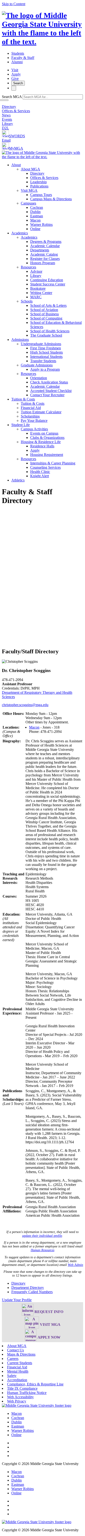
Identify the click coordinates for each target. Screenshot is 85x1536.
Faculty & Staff (22, 58)
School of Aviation (44, 310)
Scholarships (30, 416)
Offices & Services (16, 111)
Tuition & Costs (23, 399)
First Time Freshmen (45, 348)
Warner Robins (41, 225)
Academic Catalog (44, 254)
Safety (12, 1376)
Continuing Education (46, 280)
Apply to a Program (45, 369)
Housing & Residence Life (41, 442)
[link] (36, 1405)
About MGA (30, 169)
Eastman (36, 216)
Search (18, 83)
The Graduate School (46, 335)
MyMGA (16, 148)
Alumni (17, 62)
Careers (12, 1359)
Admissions (20, 340)
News (6, 115)
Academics (19, 233)
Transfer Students (43, 361)
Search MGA (12, 97)
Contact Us (15, 1350)
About (16, 165)
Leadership (38, 182)
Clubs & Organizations (47, 438)
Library (7, 124)
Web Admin (75, 1265)
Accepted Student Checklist (51, 391)
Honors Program (42, 263)
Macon (35, 220)
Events (7, 119)
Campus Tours (41, 195)
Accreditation (17, 1380)
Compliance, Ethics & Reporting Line (35, 1384)
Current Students (19, 1363)
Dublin (35, 212)
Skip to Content (13, 4)
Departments (39, 250)
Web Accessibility (20, 1397)
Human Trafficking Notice (27, 1393)
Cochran (36, 207)
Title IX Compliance (22, 1388)
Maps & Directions (21, 1354)
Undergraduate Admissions (41, 344)
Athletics (18, 480)
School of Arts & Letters (48, 305)
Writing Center (41, 293)
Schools (27, 301)
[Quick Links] (13, 88)
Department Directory (27, 1288)
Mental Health (17, 1371)
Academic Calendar (45, 246)
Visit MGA (29, 190)
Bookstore (38, 288)
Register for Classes (45, 259)
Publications (39, 186)
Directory (9, 107)
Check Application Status (49, 382)
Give (15, 78)
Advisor (36, 271)
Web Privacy (16, 1401)
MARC (36, 297)
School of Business (44, 314)
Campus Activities (34, 429)
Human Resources (42, 1250)
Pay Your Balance (34, 421)
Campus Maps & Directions (51, 199)
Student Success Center (47, 284)
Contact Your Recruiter (47, 395)
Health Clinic (40, 472)
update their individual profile (42, 1236)
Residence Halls (42, 446)
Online (35, 229)
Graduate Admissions (37, 365)
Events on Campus (44, 433)
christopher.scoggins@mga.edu (25, 705)
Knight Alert (39, 476)
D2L (5, 128)
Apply (16, 74)
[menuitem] (47, 197)
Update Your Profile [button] (17, 1300)
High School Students (46, 352)
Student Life (20, 425)
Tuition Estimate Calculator (41, 412)
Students (17, 53)
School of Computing (46, 318)
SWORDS (17, 136)
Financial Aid (31, 408)
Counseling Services (45, 467)
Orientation (38, 378)
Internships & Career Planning (52, 463)
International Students (46, 357)
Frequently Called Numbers (32, 1292)
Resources (28, 267)
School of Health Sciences (49, 331)
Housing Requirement (46, 455)
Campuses (28, 203)
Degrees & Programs (45, 242)
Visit (14, 70)
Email (6, 140)
